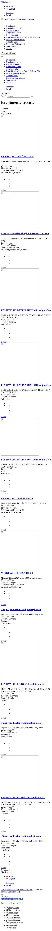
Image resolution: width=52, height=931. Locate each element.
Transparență (11, 46)
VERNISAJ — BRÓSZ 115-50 (17, 573)
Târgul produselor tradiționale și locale (21, 609)
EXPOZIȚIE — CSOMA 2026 (17, 498)
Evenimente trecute (13, 28)
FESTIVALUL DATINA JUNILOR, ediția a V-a (26, 310)
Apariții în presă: (12, 30)
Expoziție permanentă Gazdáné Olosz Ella (23, 37)
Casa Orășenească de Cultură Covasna (16, 889)
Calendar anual (12, 42)
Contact (9, 49)
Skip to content (7, 2)
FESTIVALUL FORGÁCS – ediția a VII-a (23, 684)
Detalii (3, 190)
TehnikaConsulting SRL (10, 892)
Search (3, 96)
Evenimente (11, 26)
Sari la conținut (7, 896)
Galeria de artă (12, 35)
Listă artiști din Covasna (15, 39)
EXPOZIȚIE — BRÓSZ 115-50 (17, 156)
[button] (12, 899)
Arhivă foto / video (13, 33)
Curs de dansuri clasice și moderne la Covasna (25, 233)
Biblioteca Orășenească (15, 44)
